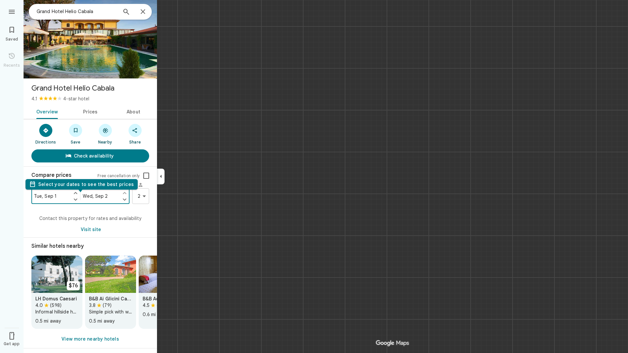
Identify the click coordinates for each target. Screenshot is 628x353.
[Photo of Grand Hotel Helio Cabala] (90, 39)
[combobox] (77, 11)
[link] (56, 292)
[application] (314, 176)
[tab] (46, 111)
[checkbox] (146, 176)
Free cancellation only (118, 175)
